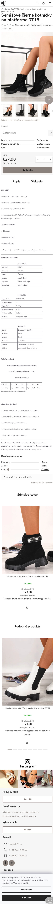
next (52, 664)
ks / (28, 799)
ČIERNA (45, 469)
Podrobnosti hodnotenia (42, 25)
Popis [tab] (16, 181)
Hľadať (27, 829)
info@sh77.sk (15, 844)
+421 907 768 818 (18, 849)
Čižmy (44, 462)
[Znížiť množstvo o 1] (38, 159)
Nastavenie (26, 889)
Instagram (28, 766)
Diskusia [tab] (37, 181)
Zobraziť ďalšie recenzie (41, 482)
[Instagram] (12, 863)
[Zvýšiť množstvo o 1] (50, 159)
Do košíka (28, 170)
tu (28, 883)
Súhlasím (26, 897)
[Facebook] (5, 863)
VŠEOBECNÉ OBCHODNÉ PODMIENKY (21, 812)
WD (10, 28)
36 (27, 607)
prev (3, 664)
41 (27, 743)
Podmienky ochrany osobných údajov (19, 816)
